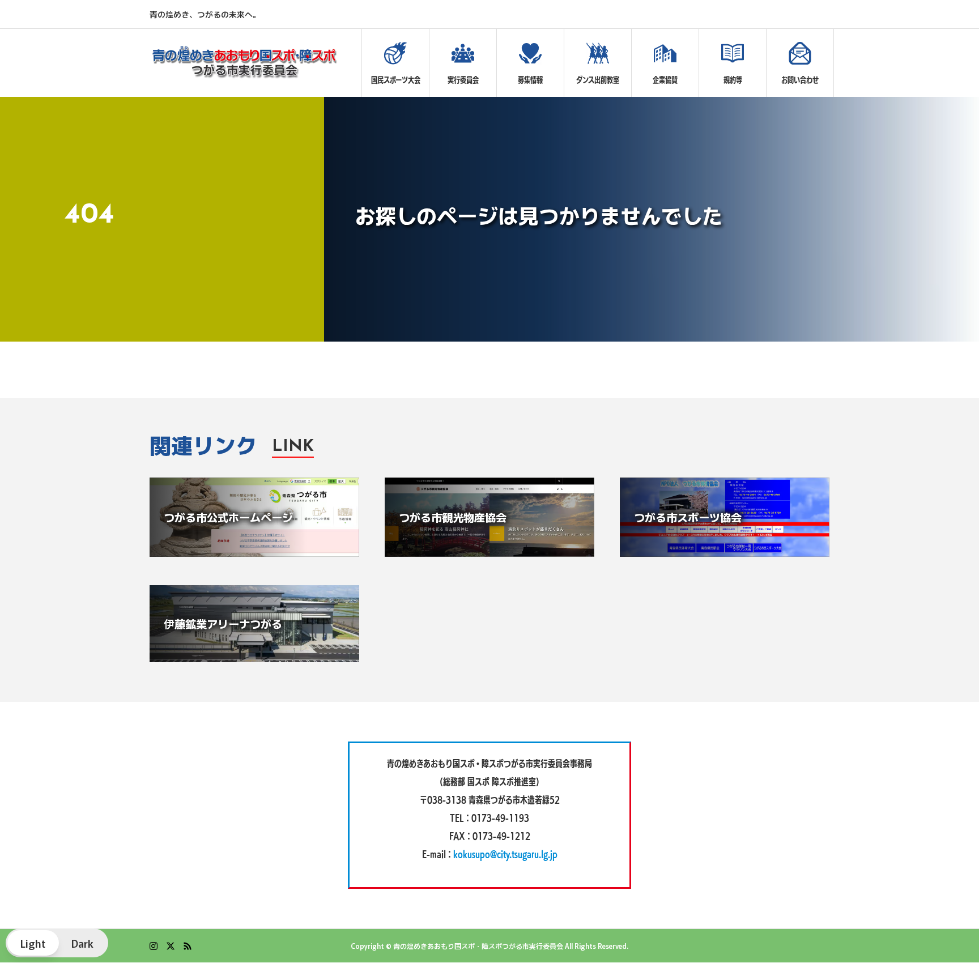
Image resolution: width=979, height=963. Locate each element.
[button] (57, 942)
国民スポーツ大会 (395, 80)
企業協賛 (665, 80)
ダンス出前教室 (597, 80)
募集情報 (530, 80)
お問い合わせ (800, 80)
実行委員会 (463, 80)
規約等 (732, 80)
